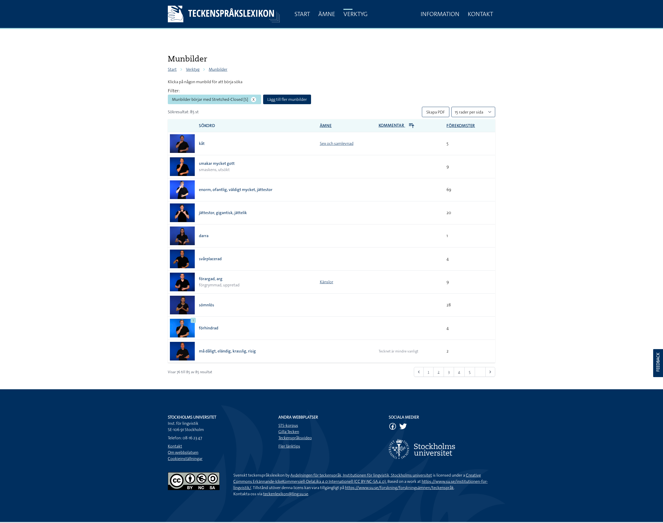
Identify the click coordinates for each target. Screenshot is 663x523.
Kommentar (392, 125)
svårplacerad (210, 259)
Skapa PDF (435, 112)
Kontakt (480, 14)
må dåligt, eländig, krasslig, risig (227, 351)
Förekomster (460, 125)
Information (440, 14)
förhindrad (208, 328)
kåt (202, 143)
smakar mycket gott (217, 163)
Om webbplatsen (183, 452)
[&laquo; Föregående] (419, 372)
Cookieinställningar (185, 458)
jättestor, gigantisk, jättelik (223, 212)
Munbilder (218, 69)
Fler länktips (289, 446)
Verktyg (355, 14)
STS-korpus (288, 425)
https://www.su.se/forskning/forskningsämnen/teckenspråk (399, 487)
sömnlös (206, 305)
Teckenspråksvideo (295, 438)
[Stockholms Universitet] (442, 449)
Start (302, 14)
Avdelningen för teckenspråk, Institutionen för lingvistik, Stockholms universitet (361, 475)
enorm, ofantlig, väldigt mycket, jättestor (235, 189)
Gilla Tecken (288, 431)
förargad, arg (210, 278)
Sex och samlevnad (337, 143)
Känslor (326, 282)
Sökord (207, 125)
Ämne (326, 14)
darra (203, 235)
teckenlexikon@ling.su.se (285, 494)
